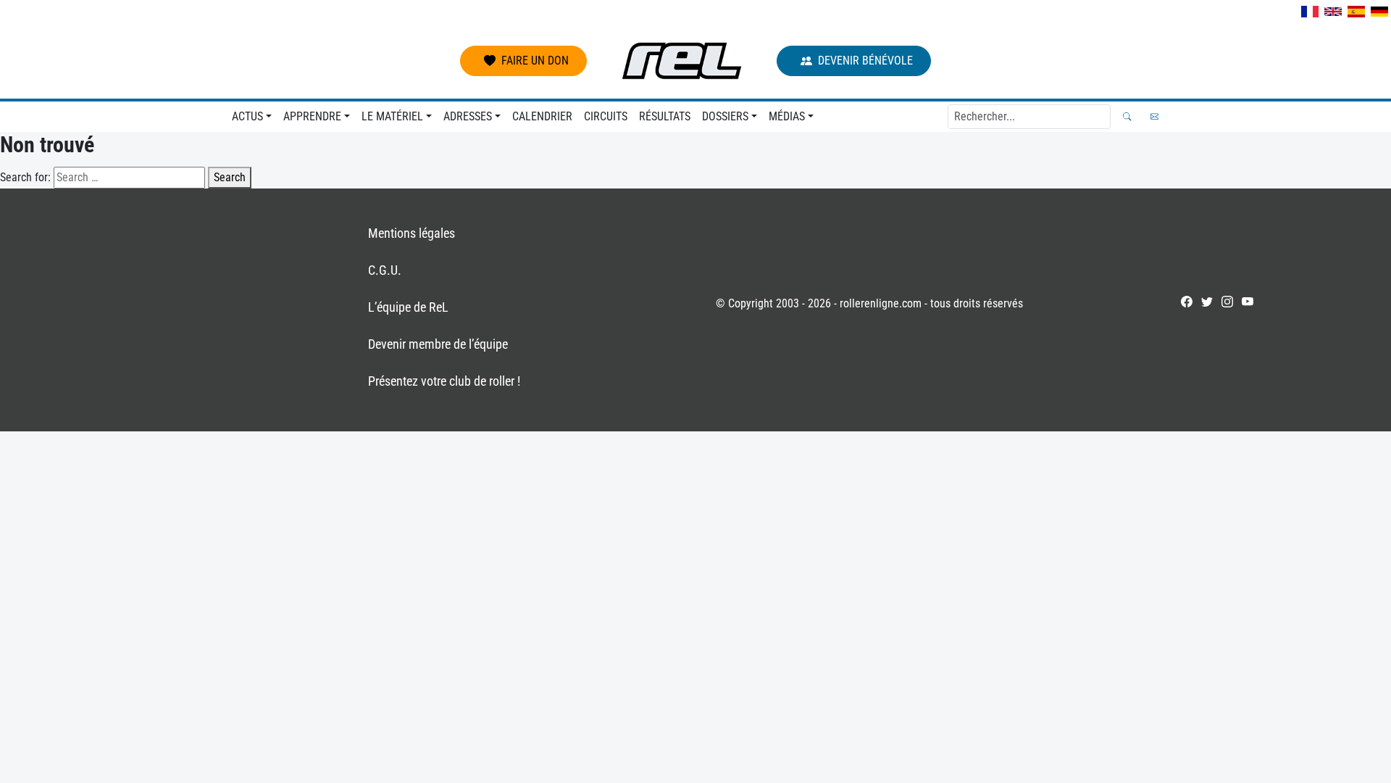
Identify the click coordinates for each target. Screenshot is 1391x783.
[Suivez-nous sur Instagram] (1227, 301)
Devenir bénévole (865, 60)
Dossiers (725, 116)
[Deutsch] (1379, 12)
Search (230, 177)
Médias (787, 116)
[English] (1333, 11)
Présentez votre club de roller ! (444, 381)
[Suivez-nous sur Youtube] (1247, 301)
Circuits (605, 116)
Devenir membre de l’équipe (438, 344)
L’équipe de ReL (408, 307)
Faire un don (535, 60)
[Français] (1310, 11)
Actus (247, 116)
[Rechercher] (1126, 116)
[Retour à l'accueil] (682, 61)
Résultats (664, 116)
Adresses (467, 116)
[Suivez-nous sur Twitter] (1207, 301)
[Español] (1356, 11)
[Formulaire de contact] (1154, 116)
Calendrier (542, 116)
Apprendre (312, 116)
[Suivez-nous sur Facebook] (1186, 301)
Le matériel (392, 116)
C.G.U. (384, 270)
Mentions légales (411, 233)
